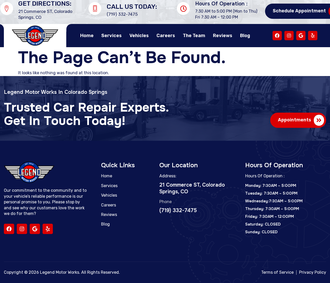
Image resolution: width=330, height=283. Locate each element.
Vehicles (139, 35)
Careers (165, 35)
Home (87, 35)
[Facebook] (277, 35)
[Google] (301, 35)
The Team (194, 35)
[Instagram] (289, 35)
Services (111, 35)
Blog (245, 35)
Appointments (294, 120)
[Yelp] (312, 35)
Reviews (222, 35)
